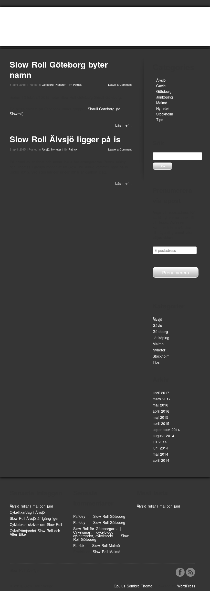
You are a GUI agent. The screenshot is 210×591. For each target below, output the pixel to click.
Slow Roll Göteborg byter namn (59, 69)
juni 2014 (160, 447)
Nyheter (20, 40)
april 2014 (161, 460)
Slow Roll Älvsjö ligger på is (65, 139)
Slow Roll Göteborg (109, 516)
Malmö (161, 102)
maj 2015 (160, 417)
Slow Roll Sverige (32, 22)
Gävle (161, 85)
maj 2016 (160, 404)
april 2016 (161, 411)
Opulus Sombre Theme (133, 585)
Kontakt (111, 40)
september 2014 (166, 429)
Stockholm (164, 113)
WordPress (186, 585)
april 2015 (161, 423)
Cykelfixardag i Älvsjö (27, 512)
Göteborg (48, 84)
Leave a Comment (120, 84)
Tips (159, 119)
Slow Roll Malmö (106, 545)
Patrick (77, 84)
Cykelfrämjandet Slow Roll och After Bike (35, 532)
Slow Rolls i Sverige (80, 40)
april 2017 (161, 392)
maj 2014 (160, 454)
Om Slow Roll (45, 40)
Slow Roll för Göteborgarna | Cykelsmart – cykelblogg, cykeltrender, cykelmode (97, 532)
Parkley (79, 516)
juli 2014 (160, 441)
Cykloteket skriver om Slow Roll (36, 524)
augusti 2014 (163, 435)
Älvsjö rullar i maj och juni (31, 506)
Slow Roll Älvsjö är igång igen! (35, 518)
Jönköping (164, 97)
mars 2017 (162, 398)
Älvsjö (45, 149)
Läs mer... (123, 125)
